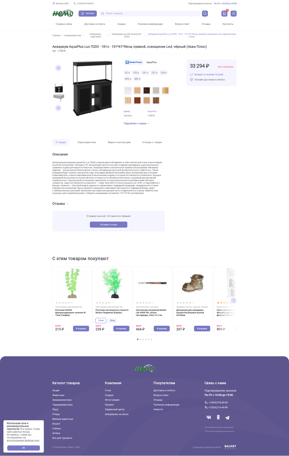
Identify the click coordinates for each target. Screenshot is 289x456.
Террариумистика (62, 404)
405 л (128, 78)
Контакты (228, 24)
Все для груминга (62, 438)
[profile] (234, 14)
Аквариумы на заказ (116, 414)
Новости (158, 409)
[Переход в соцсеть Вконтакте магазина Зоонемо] (209, 420)
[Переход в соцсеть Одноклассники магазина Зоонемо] (218, 420)
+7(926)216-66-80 (218, 407)
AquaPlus (152, 111)
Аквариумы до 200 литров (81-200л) (127, 35)
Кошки (56, 423)
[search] (205, 14)
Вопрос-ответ (182, 24)
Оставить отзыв (108, 224)
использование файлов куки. (23, 440)
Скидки (121, 24)
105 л (136, 72)
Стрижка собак (64, 24)
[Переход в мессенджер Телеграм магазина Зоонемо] (227, 420)
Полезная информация (150, 24)
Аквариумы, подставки (96, 35)
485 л (137, 78)
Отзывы (206, 24)
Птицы (56, 414)
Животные (58, 395)
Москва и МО (62, 3)
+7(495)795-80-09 (85, 3)
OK (23, 448)
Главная (56, 35)
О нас (108, 390)
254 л (164, 72)
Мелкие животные (62, 419)
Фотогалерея (112, 399)
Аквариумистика (72, 35)
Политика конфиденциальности (220, 431)
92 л (127, 72)
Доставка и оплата (94, 24)
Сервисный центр (114, 409)
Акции (55, 390)
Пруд (55, 409)
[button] (58, 68)
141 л (145, 72)
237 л (154, 72)
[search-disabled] (102, 13)
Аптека (56, 433)
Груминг (109, 404)
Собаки (56, 428)
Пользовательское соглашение (219, 427)
